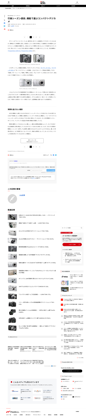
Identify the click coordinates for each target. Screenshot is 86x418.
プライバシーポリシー (37, 414)
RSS (44, 414)
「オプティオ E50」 (45, 68)
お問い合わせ (28, 414)
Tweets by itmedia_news (67, 368)
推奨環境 (61, 414)
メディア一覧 (8, 414)
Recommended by (47, 365)
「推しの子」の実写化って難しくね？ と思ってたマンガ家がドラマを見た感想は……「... (13, 362)
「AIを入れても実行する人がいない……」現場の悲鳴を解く (38, 348)
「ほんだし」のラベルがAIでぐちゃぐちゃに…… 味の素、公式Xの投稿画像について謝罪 (73, 261)
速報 (13, 6)
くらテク (58, 6)
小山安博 (22, 195)
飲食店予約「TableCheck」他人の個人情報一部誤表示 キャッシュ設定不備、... (38, 362)
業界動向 (28, 6)
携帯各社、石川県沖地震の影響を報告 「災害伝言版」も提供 (14, 348)
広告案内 (21, 414)
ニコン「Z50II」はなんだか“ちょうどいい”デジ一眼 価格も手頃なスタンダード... (26, 362)
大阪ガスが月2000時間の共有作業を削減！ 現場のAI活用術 (26, 348)
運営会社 (49, 414)
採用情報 (55, 414)
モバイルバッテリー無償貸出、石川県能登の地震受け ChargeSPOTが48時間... (50, 348)
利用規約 (77, 411)
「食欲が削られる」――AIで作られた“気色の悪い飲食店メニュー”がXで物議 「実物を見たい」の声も (73, 254)
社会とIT (43, 6)
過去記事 (73, 6)
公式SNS (15, 414)
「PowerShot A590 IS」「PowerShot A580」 (20, 51)
